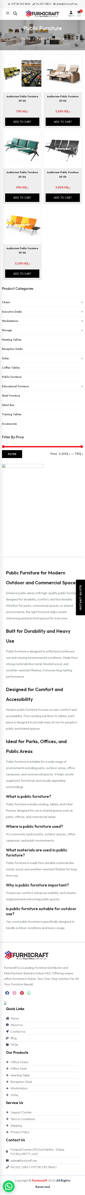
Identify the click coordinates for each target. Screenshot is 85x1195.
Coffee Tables (11, 368)
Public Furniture (12, 377)
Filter (12, 454)
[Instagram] (14, 993)
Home (26, 38)
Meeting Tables (11, 340)
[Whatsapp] (29, 993)
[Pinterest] (22, 993)
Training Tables (11, 414)
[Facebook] (7, 993)
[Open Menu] (7, 13)
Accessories (9, 424)
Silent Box (8, 405)
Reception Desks (12, 349)
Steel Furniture (11, 396)
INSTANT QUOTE (80, 598)
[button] (9, 1186)
